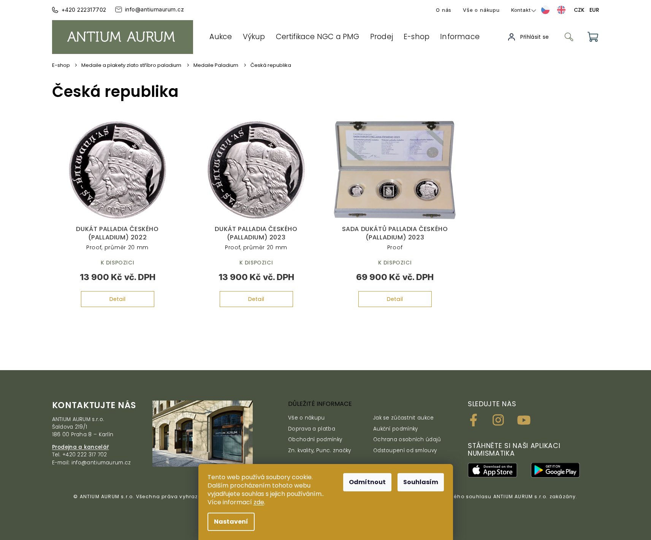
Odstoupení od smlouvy (405, 450)
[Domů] (63, 65)
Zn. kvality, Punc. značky (319, 450)
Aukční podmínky (395, 428)
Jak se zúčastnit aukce (403, 417)
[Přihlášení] (529, 37)
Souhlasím (420, 482)
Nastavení (231, 521)
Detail (117, 299)
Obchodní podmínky (315, 439)
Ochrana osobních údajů (407, 439)
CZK (579, 10)
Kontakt (521, 10)
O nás (443, 10)
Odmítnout (367, 482)
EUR (594, 10)
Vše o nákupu (481, 10)
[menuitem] (221, 37)
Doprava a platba (311, 428)
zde (258, 502)
